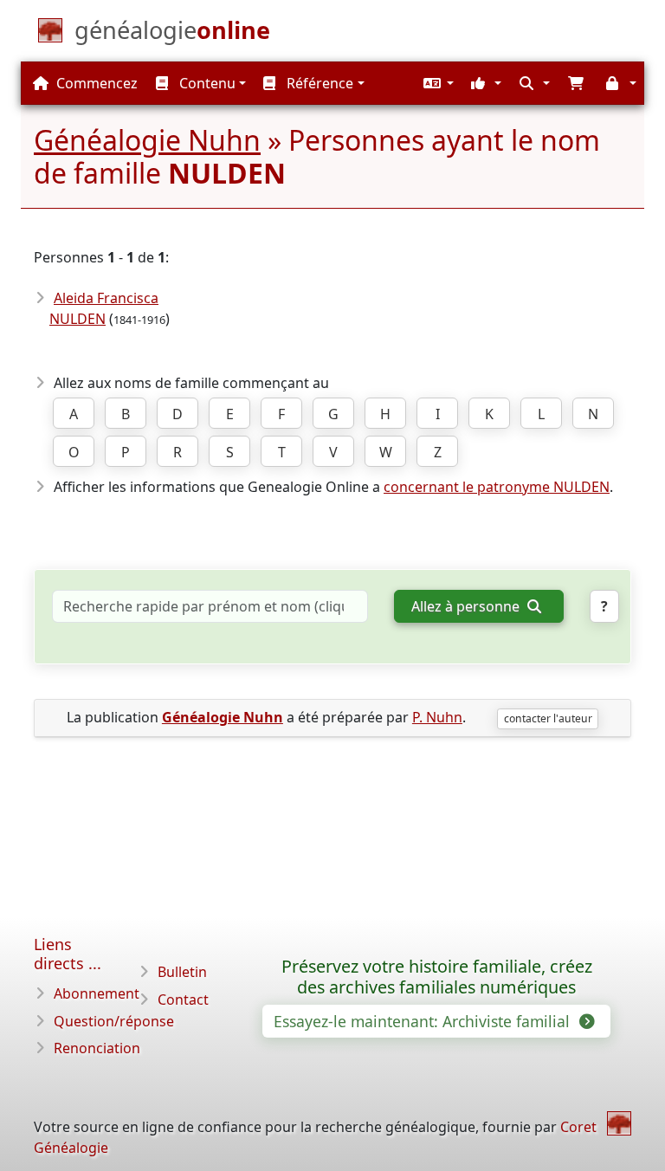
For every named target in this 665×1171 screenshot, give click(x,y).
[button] (436, 83)
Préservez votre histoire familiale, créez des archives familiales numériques (436, 977)
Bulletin (182, 971)
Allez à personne (467, 606)
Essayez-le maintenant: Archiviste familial (424, 1021)
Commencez (95, 83)
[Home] (619, 1123)
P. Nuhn (437, 717)
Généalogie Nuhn (147, 140)
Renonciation (97, 1048)
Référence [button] (318, 83)
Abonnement (96, 993)
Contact (183, 999)
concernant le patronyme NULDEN (497, 486)
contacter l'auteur (548, 718)
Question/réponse (114, 1021)
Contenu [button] (206, 83)
